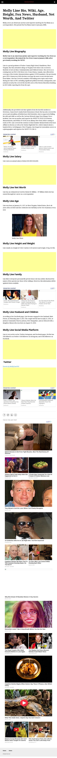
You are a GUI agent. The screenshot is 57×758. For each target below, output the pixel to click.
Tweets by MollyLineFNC (11, 366)
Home (4, 750)
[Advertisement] (29, 39)
